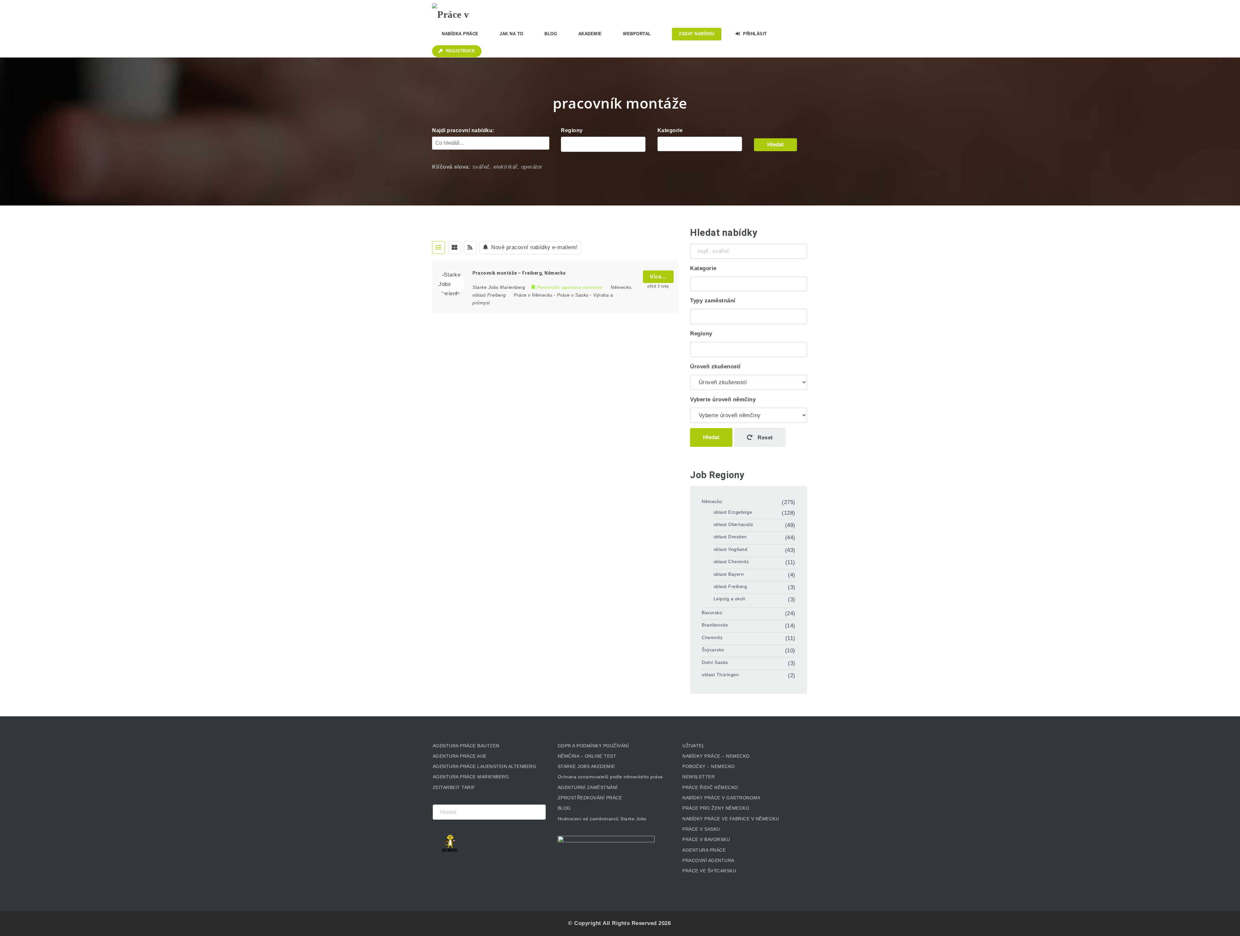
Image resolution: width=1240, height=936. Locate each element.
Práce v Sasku (573, 295)
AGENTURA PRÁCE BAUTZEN (466, 745)
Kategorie (670, 130)
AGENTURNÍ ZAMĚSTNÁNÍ (588, 787)
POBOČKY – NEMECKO (708, 766)
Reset (764, 438)
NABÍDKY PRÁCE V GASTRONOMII (721, 797)
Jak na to (511, 33)
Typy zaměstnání (713, 301)
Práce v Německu (533, 295)
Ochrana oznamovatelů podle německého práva (610, 776)
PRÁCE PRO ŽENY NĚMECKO (715, 808)
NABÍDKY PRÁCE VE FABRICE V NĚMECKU (730, 818)
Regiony (572, 130)
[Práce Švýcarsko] (700, 144)
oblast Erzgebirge (733, 512)
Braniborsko (715, 624)
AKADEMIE (590, 33)
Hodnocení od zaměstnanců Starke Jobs (602, 818)
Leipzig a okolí (730, 598)
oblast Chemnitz (731, 561)
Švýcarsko (713, 649)
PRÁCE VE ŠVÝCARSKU (709, 870)
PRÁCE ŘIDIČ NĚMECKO (710, 787)
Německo (712, 501)
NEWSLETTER (698, 776)
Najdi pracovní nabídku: (463, 130)
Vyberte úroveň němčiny (723, 399)
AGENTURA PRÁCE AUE (460, 756)
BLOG (564, 808)
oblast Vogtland (731, 549)
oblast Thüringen (720, 674)
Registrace (460, 50)
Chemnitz (712, 637)
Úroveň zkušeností (715, 366)
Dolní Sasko (715, 662)
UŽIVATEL (693, 745)
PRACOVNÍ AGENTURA (708, 860)
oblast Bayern (729, 574)
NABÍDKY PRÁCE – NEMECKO (716, 756)
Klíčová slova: (451, 167)
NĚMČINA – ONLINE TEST (587, 756)
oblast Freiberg (730, 586)
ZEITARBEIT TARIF (454, 787)
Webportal (637, 33)
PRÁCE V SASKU (701, 829)
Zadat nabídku (697, 33)
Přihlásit (754, 33)
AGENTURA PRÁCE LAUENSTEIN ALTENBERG (485, 766)
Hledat (775, 145)
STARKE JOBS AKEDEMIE (586, 766)
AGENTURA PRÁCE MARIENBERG (471, 776)
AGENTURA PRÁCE (704, 850)
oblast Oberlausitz (733, 524)
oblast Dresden (730, 536)
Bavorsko (712, 612)
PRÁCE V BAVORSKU (706, 839)
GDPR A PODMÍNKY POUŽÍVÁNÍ (593, 745)
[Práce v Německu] (464, 11)
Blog (550, 33)
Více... (658, 277)
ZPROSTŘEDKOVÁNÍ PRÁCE (590, 797)
